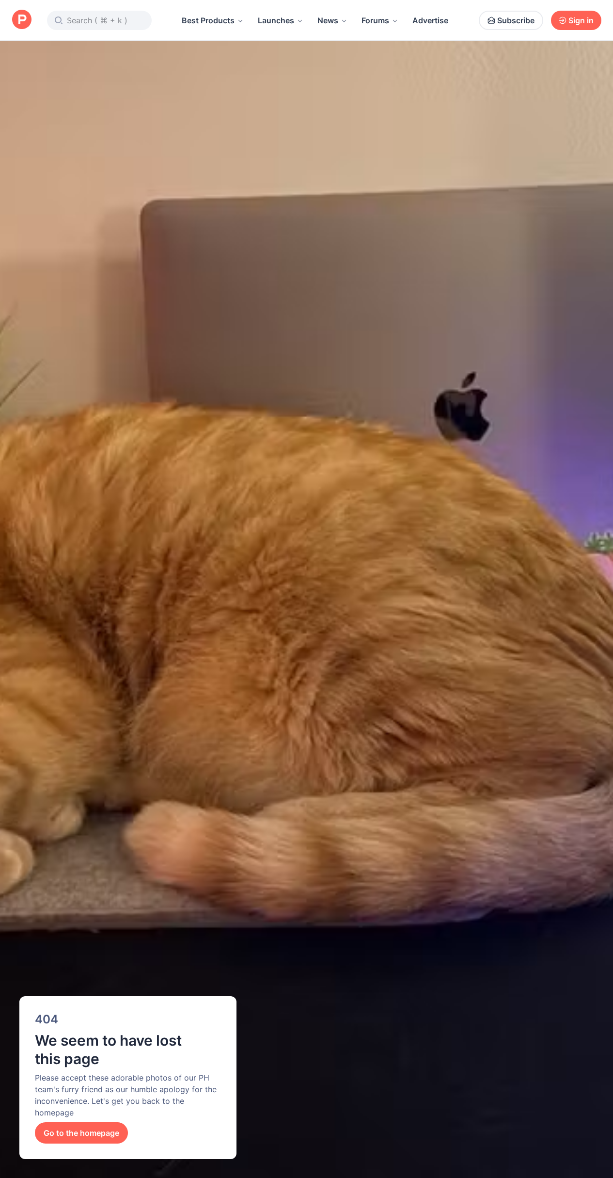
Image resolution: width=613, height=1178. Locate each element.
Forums (375, 20)
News (327, 20)
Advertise (430, 20)
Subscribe (515, 20)
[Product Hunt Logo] (21, 20)
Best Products (208, 20)
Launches (276, 20)
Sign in (581, 20)
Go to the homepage (81, 1133)
